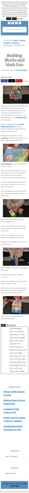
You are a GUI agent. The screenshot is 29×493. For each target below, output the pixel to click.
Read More (20, 18)
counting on (5, 138)
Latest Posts (11, 325)
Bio (4, 325)
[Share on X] (11, 80)
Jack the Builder (6, 164)
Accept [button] (8, 18)
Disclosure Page (21, 117)
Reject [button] (14, 18)
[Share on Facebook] (4, 80)
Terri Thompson (16, 328)
